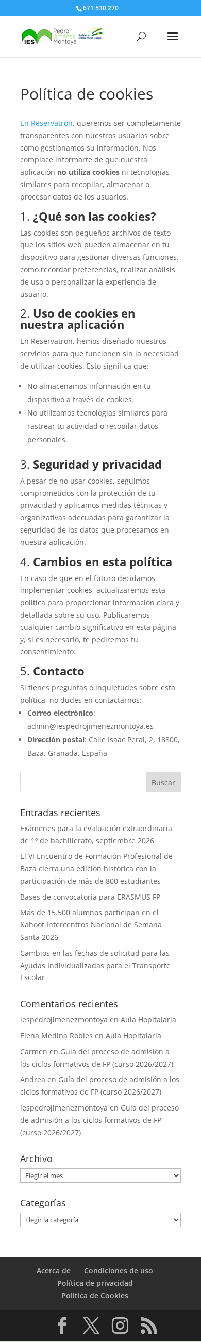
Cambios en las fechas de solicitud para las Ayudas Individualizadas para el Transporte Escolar (95, 965)
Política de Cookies (94, 1295)
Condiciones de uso (118, 1270)
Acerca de (54, 1270)
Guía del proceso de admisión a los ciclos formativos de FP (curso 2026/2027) (99, 1120)
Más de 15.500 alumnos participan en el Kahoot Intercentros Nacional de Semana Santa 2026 (91, 924)
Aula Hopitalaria (148, 1019)
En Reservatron (46, 123)
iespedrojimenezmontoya (64, 1019)
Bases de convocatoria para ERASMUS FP (90, 897)
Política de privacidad (95, 1283)
